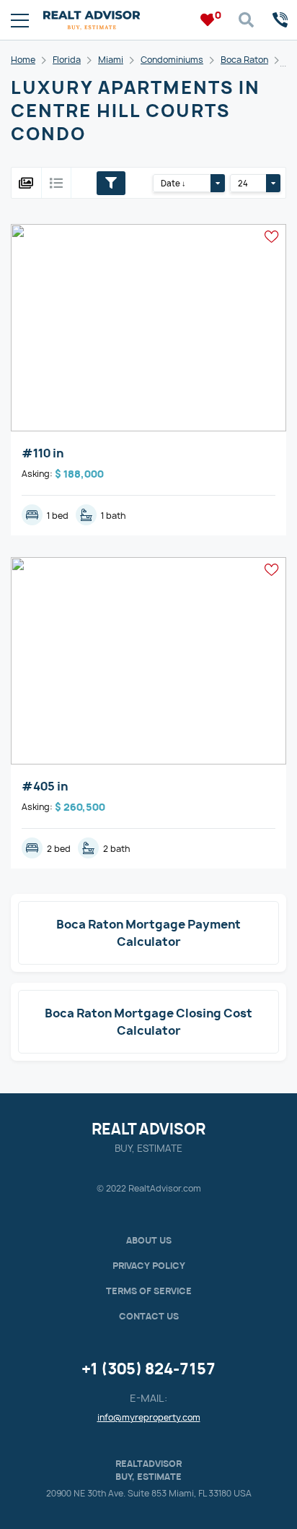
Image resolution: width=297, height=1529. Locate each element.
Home (23, 59)
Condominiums (172, 59)
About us (149, 1240)
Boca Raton (244, 59)
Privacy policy (148, 1265)
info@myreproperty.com (148, 1417)
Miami (110, 59)
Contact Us (149, 1316)
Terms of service (149, 1291)
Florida (67, 59)
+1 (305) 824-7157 (148, 1368)
